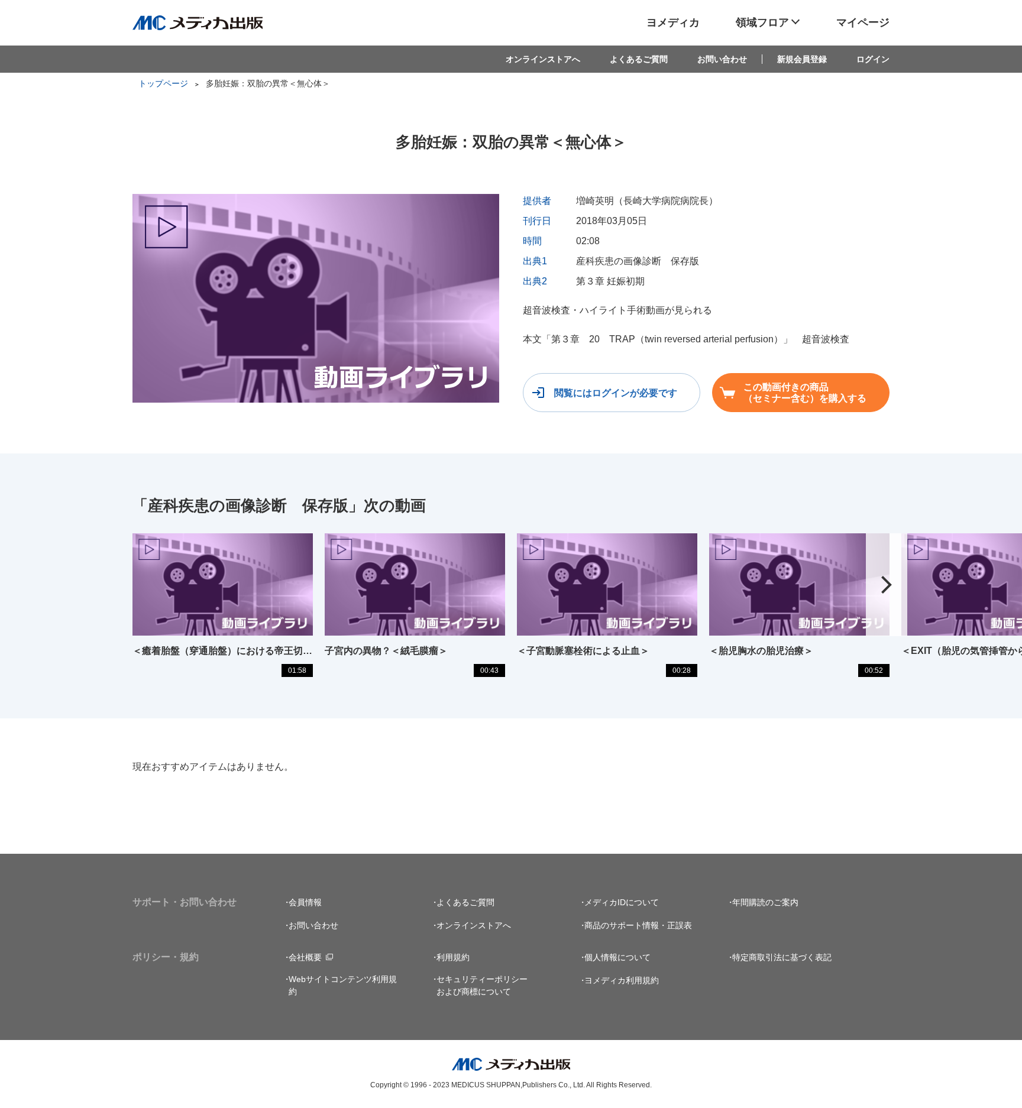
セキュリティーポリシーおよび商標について (482, 985)
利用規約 (453, 957)
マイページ (863, 22)
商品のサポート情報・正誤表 (638, 925)
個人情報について (617, 957)
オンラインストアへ (543, 59)
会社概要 (305, 957)
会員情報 (305, 902)
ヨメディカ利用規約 (621, 980)
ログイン (873, 59)
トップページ (163, 83)
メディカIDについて (621, 902)
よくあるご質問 (639, 59)
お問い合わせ (722, 59)
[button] (886, 584)
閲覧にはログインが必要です (615, 393)
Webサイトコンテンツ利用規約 (343, 985)
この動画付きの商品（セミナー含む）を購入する (804, 392)
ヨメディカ (673, 22)
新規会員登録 (802, 59)
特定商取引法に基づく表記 (782, 957)
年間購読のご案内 (765, 902)
